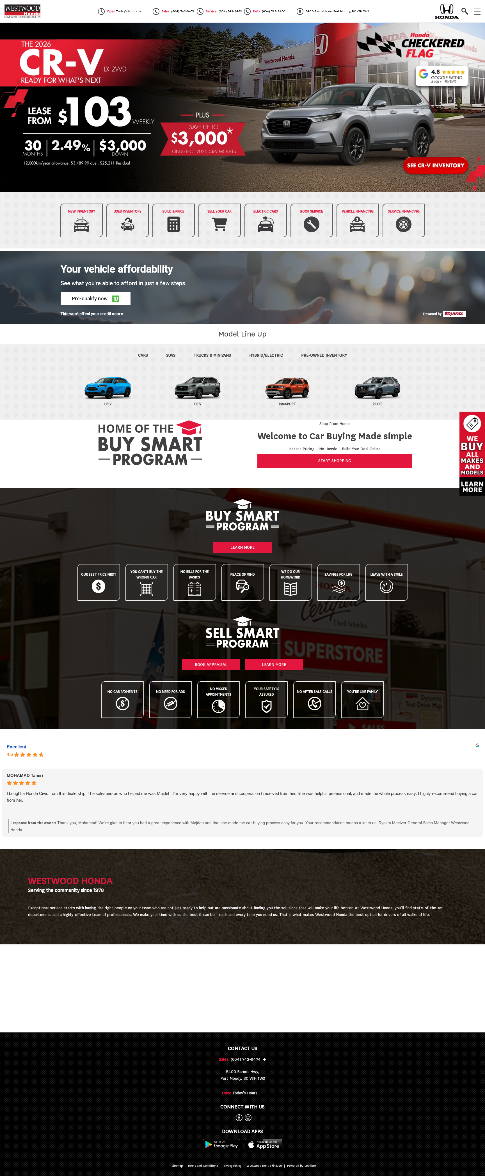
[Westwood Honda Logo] (22, 11)
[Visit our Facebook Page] (238, 1117)
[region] (242, 107)
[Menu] (477, 11)
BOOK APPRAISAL (211, 664)
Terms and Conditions (202, 1166)
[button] (242, 107)
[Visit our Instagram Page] (246, 1117)
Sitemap (177, 1166)
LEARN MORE (242, 547)
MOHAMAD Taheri (25, 775)
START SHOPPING (334, 460)
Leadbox (310, 1166)
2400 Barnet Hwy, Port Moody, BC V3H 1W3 (242, 1075)
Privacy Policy (232, 1166)
